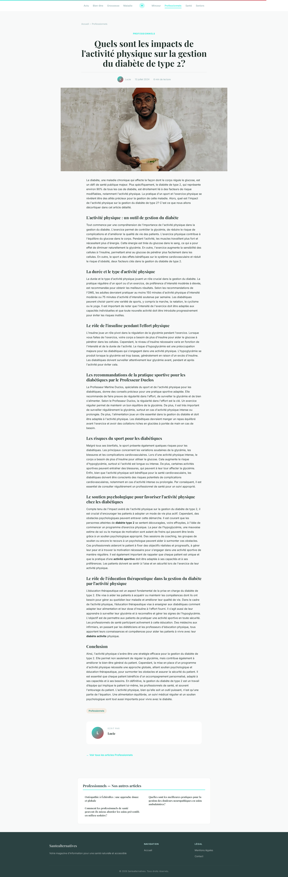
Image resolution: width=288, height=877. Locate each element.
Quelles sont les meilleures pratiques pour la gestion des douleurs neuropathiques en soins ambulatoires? (175, 800)
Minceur (156, 5)
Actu (86, 5)
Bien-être (98, 5)
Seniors (200, 5)
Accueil (85, 24)
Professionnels (173, 5)
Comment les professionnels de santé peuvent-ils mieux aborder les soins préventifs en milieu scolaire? (112, 812)
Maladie (127, 5)
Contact (199, 856)
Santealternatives (63, 845)
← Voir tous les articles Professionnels (109, 755)
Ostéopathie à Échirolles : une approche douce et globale (112, 798)
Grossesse (113, 5)
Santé (189, 5)
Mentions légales (204, 850)
